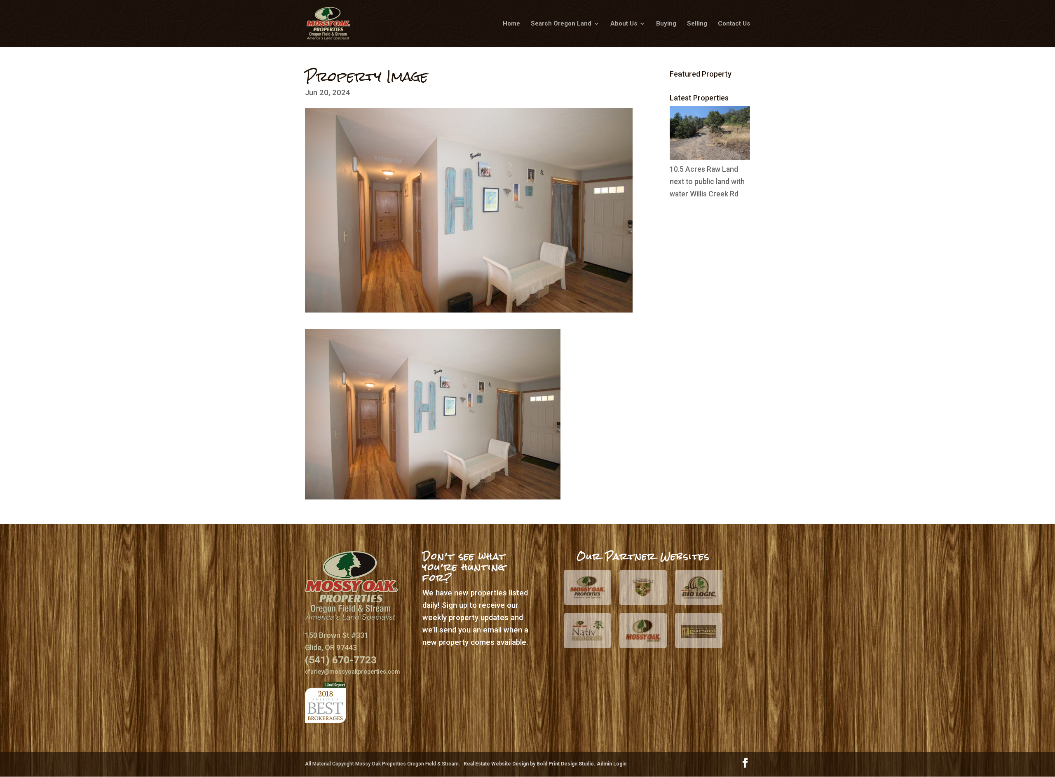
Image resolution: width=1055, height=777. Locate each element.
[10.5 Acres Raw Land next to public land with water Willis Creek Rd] (710, 157)
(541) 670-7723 (341, 660)
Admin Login (611, 764)
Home (511, 24)
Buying (666, 24)
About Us (623, 24)
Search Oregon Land (561, 24)
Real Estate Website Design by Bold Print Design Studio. (530, 764)
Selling (697, 24)
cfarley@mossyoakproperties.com (352, 671)
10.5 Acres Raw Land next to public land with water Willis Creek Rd (707, 181)
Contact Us (734, 24)
